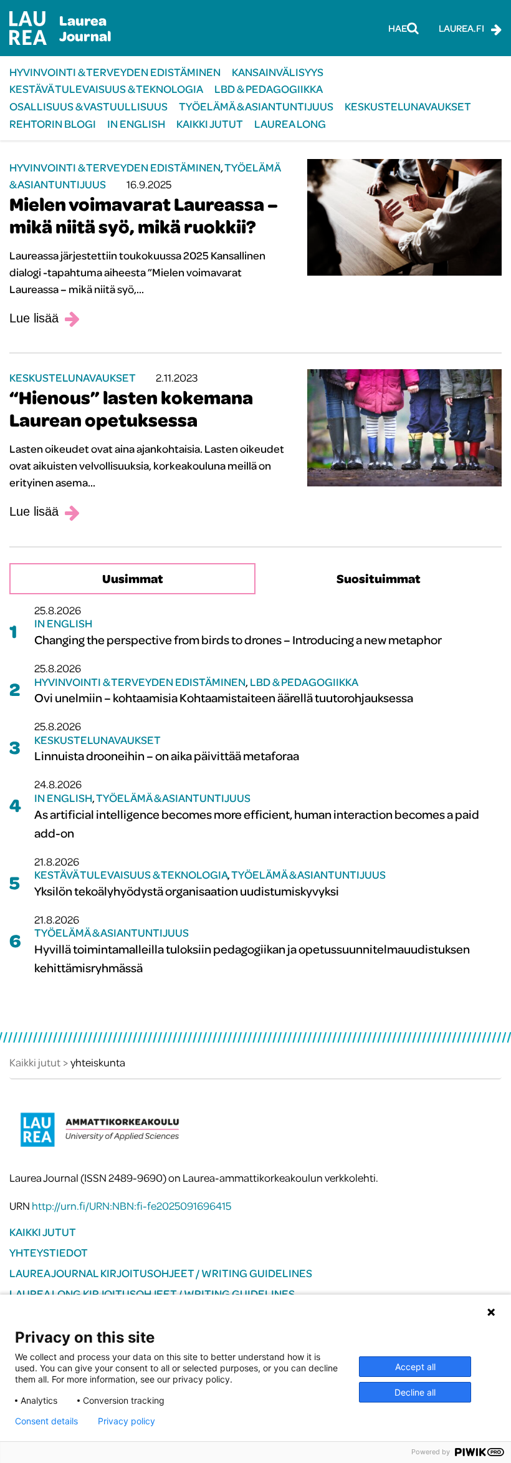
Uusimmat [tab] (132, 578)
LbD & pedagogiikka (268, 89)
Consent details (46, 1421)
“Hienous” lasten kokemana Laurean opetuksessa (131, 408)
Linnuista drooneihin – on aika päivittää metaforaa (166, 755)
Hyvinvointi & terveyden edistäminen (115, 72)
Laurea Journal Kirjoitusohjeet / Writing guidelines (160, 1273)
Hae (397, 28)
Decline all (415, 1392)
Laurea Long (290, 124)
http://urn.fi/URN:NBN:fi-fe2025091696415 (131, 1206)
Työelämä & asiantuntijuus (256, 106)
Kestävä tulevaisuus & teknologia (106, 89)
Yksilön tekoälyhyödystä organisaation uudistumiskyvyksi (186, 890)
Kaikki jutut (209, 124)
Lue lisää (34, 318)
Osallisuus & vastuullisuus (88, 106)
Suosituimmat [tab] (379, 578)
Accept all (415, 1366)
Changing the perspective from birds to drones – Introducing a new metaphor (238, 639)
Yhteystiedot (48, 1252)
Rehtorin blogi (52, 124)
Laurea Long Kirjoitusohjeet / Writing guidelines (152, 1293)
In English (136, 124)
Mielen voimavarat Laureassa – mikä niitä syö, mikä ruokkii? (143, 215)
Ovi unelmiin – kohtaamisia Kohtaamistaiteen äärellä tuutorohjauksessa (223, 697)
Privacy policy (126, 1421)
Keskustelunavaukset (408, 106)
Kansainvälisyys (277, 72)
